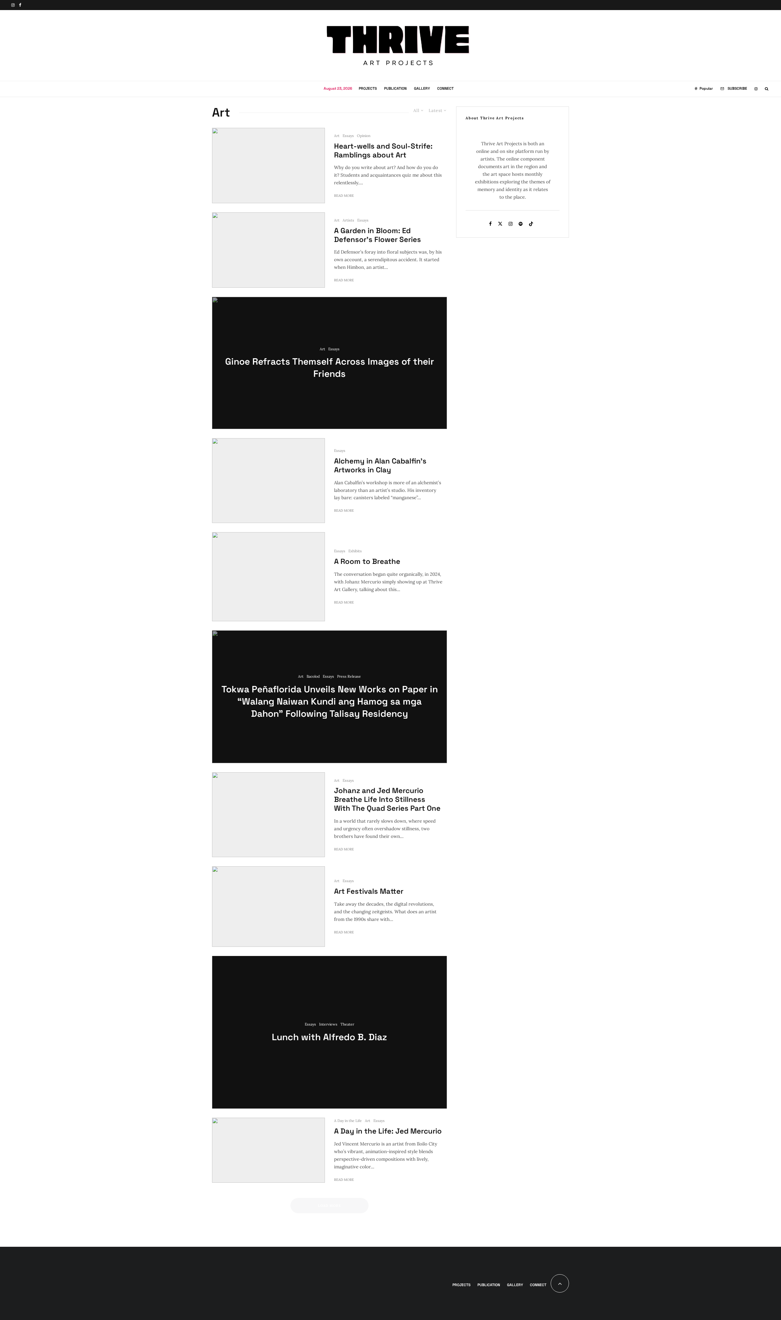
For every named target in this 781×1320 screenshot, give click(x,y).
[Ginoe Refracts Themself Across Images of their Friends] (329, 363)
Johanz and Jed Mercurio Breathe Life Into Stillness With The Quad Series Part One (387, 799)
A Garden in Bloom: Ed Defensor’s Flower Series (377, 235)
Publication (395, 88)
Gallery (422, 88)
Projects (368, 88)
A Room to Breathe (367, 561)
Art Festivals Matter (368, 891)
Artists (348, 220)
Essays (348, 135)
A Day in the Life (348, 1120)
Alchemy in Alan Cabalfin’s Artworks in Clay (380, 465)
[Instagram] (13, 5)
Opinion (363, 135)
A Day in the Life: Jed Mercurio (388, 1131)
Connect (445, 88)
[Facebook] (20, 5)
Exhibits (355, 551)
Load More (329, 1205)
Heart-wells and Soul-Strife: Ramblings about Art (383, 151)
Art (337, 135)
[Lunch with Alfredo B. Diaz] (329, 1032)
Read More (344, 195)
